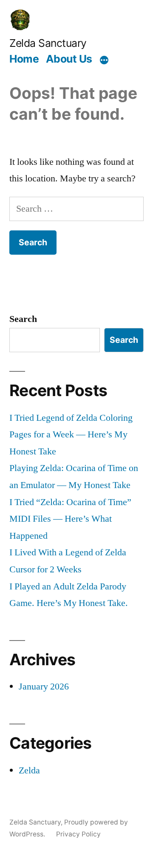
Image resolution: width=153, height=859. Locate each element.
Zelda (29, 770)
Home (24, 58)
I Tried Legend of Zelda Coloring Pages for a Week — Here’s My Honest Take (71, 434)
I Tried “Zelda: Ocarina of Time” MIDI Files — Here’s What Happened (70, 519)
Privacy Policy (78, 834)
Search (23, 319)
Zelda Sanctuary (48, 43)
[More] (104, 60)
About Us (69, 58)
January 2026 (44, 686)
